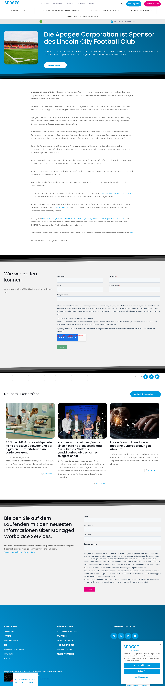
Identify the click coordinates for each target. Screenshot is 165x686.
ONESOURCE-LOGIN (64, 649)
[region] (142, 662)
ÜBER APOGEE (9, 631)
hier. (131, 233)
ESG (5, 645)
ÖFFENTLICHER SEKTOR (65, 645)
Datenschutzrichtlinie (13, 552)
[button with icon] (113, 636)
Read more (48, 473)
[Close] (160, 644)
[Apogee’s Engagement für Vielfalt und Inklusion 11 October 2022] (7, 677)
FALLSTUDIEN (62, 636)
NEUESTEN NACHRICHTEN (66, 640)
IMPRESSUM (8, 654)
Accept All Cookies (142, 665)
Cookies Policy (30, 552)
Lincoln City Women (61, 207)
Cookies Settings (142, 677)
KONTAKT (7, 658)
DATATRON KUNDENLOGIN (67, 631)
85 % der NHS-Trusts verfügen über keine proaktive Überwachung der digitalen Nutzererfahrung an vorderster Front (30, 447)
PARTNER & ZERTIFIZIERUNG (14, 649)
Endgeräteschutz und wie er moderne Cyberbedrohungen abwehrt (130, 446)
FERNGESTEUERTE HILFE (65, 654)
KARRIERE (7, 636)
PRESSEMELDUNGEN (11, 640)
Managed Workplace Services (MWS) (117, 193)
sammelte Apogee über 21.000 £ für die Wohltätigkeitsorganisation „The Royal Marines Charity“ (83, 218)
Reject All (142, 671)
